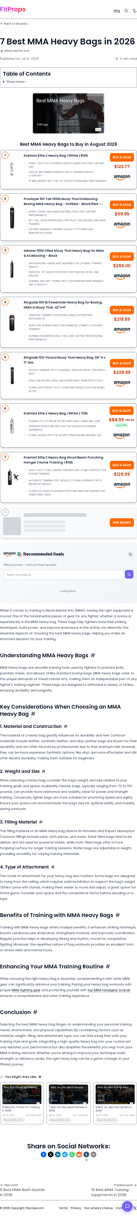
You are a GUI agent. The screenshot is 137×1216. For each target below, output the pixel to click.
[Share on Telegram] (65, 1154)
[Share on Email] (93, 1154)
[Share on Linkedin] (58, 1154)
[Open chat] (127, 1206)
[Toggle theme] (130, 554)
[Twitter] (135, 1208)
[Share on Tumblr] (86, 1154)
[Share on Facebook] (43, 1154)
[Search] (126, 11)
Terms (63, 1208)
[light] (135, 11)
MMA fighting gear (26, 990)
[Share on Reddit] (79, 1154)
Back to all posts (15, 24)
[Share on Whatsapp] (72, 1154)
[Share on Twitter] (51, 1154)
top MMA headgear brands (109, 990)
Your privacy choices (98, 1208)
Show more (15, 81)
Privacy (76, 1208)
